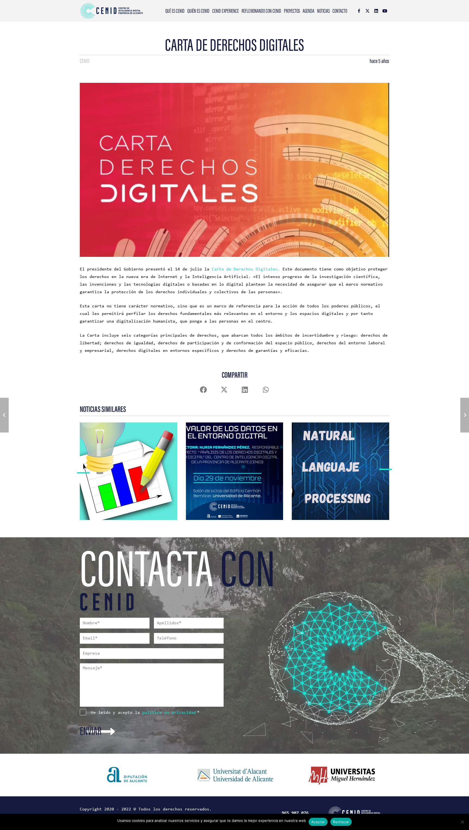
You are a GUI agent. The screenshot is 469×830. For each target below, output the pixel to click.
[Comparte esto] (203, 390)
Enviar (91, 732)
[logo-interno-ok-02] (111, 10)
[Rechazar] (462, 822)
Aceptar (318, 822)
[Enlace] (128, 497)
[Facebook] (358, 11)
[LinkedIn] (376, 11)
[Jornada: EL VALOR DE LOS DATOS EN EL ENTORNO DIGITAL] (227, 464)
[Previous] (83, 471)
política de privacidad (169, 713)
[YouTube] (385, 11)
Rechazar (341, 822)
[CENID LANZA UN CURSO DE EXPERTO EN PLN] (333, 464)
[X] (367, 11)
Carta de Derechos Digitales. (246, 269)
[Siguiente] (386, 471)
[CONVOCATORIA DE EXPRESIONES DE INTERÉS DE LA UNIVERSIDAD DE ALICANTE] (121, 464)
